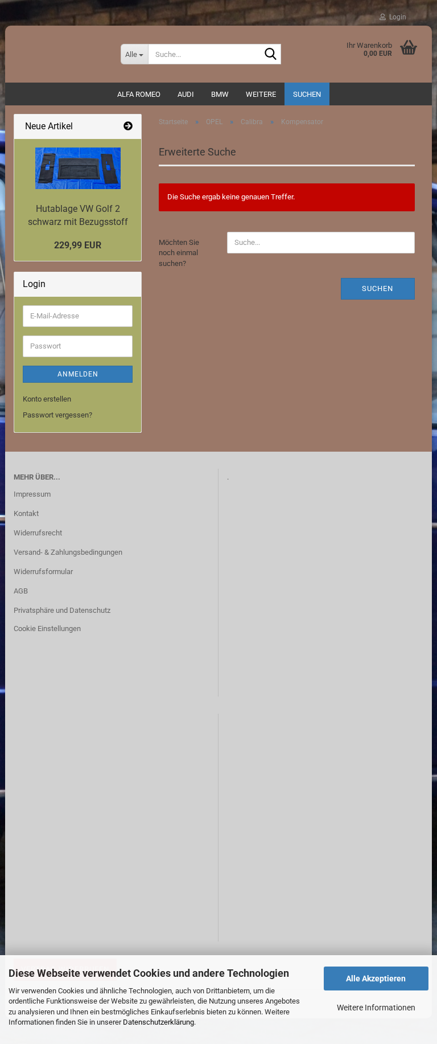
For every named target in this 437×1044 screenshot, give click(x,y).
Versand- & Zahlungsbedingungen (68, 552)
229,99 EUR (77, 245)
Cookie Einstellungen (47, 628)
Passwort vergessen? (57, 415)
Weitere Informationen (376, 1007)
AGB (21, 591)
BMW (220, 94)
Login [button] (396, 17)
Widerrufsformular (43, 571)
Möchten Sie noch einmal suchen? (179, 253)
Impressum (32, 494)
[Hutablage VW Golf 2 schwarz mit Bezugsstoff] (78, 168)
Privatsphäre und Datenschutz (62, 610)
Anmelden (77, 374)
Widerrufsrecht (38, 533)
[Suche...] (270, 54)
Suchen (307, 94)
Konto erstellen (47, 399)
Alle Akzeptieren (376, 978)
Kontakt (26, 513)
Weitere (261, 94)
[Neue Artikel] (128, 126)
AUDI (186, 94)
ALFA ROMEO (138, 94)
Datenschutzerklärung (158, 1022)
